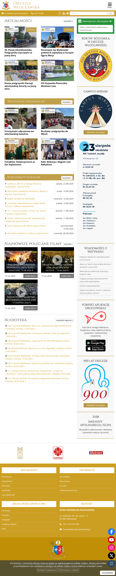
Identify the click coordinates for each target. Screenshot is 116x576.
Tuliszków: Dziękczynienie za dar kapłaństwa (20, 163)
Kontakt (63, 486)
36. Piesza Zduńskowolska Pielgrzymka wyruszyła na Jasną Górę (18, 52)
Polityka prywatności (68, 490)
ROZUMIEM (107, 572)
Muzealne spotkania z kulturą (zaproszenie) (28, 233)
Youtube (5, 515)
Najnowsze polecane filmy (33, 243)
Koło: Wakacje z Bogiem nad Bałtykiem (56, 163)
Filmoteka (6, 486)
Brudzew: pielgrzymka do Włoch (54, 132)
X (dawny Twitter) (9, 524)
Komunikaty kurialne (23, 177)
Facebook (6, 510)
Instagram (6, 519)
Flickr (4, 529)
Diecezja (22, 5)
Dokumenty (65, 481)
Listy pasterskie (8, 495)
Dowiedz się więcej (96, 132)
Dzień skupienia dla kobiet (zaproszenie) (26, 225)
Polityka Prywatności (47, 570)
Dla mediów (65, 477)
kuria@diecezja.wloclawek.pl (76, 529)
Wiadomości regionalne (26, 101)
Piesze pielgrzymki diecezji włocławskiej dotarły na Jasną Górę (20, 86)
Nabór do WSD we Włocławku (21, 198)
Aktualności (18, 20)
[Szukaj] (110, 13)
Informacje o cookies (68, 570)
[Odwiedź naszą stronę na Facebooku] (111, 531)
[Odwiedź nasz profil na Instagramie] (111, 547)
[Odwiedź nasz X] (111, 555)
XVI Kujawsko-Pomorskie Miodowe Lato (54, 84)
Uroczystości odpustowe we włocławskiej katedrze (19, 132)
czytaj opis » (30, 276)
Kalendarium (7, 481)
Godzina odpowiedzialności (90, 286)
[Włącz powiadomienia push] (60, 13)
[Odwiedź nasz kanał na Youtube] (111, 539)
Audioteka (16, 320)
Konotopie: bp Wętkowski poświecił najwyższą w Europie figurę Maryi (57, 52)
